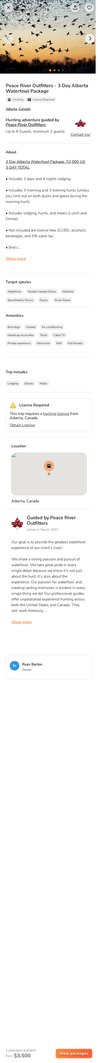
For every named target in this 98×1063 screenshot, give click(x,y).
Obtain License (22, 425)
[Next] (90, 38)
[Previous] (8, 38)
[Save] (89, 7)
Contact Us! (80, 134)
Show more (16, 258)
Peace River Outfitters (26, 124)
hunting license (56, 414)
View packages (74, 1053)
